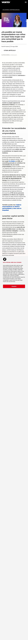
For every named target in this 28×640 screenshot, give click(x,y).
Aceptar (14, 286)
